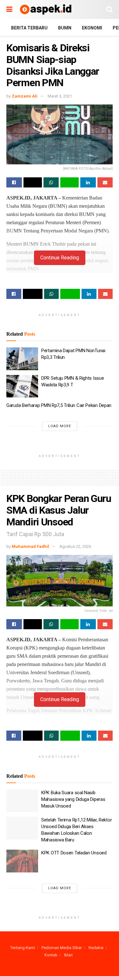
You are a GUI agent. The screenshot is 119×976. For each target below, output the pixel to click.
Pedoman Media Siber (62, 947)
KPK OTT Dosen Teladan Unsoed (74, 853)
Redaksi (96, 947)
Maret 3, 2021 (60, 96)
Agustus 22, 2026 (75, 546)
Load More (59, 426)
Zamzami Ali (24, 96)
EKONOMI (92, 27)
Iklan (68, 955)
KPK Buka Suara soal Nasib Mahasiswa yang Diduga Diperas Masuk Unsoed (73, 799)
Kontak (50, 955)
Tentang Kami (22, 947)
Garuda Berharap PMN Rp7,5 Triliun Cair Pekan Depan (58, 405)
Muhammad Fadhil (30, 546)
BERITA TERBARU (29, 27)
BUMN (64, 27)
